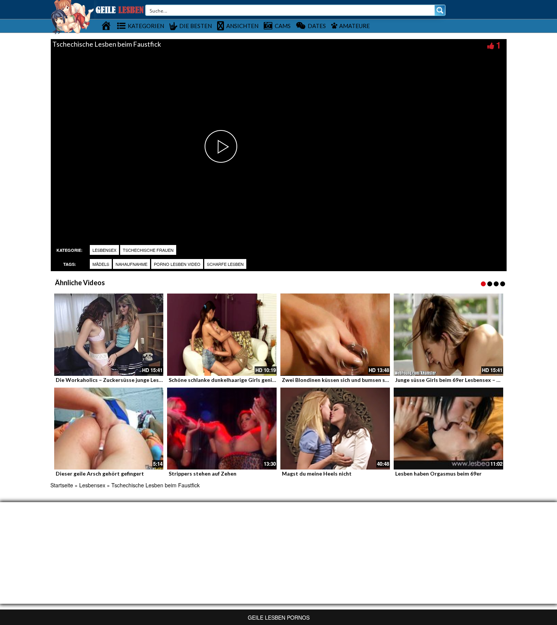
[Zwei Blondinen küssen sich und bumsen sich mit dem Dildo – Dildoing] (335, 335)
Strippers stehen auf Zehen (202, 473)
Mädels (100, 264)
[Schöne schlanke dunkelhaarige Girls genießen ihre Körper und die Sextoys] (222, 335)
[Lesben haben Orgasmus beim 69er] (448, 429)
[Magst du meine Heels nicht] (335, 429)
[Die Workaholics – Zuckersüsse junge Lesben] (109, 335)
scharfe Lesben (225, 264)
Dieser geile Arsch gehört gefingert (100, 473)
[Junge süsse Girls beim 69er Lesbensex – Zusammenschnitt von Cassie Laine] (448, 335)
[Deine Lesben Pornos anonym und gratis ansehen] (72, 16)
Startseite (61, 485)
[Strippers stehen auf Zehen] (222, 429)
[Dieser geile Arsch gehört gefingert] (109, 429)
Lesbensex (104, 250)
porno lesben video (177, 264)
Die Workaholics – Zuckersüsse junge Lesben (112, 380)
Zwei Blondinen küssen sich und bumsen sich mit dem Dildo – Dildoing (369, 380)
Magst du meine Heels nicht (317, 473)
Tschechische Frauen (148, 250)
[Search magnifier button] (440, 10)
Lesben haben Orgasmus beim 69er (438, 473)
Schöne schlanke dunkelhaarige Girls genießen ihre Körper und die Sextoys (262, 380)
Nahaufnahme (131, 264)
